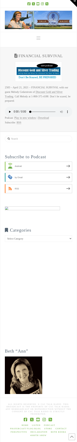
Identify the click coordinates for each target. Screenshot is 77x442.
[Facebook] (29, 4)
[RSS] (47, 4)
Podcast (49, 425)
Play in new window (25, 117)
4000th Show (38, 435)
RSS (19, 122)
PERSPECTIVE (19, 432)
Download (43, 117)
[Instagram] (43, 4)
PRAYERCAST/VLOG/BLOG (25, 429)
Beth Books (58, 432)
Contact (61, 429)
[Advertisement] (38, 297)
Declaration (38, 432)
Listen (36, 425)
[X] (34, 4)
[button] (38, 38)
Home (25, 425)
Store (48, 429)
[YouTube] (38, 4)
